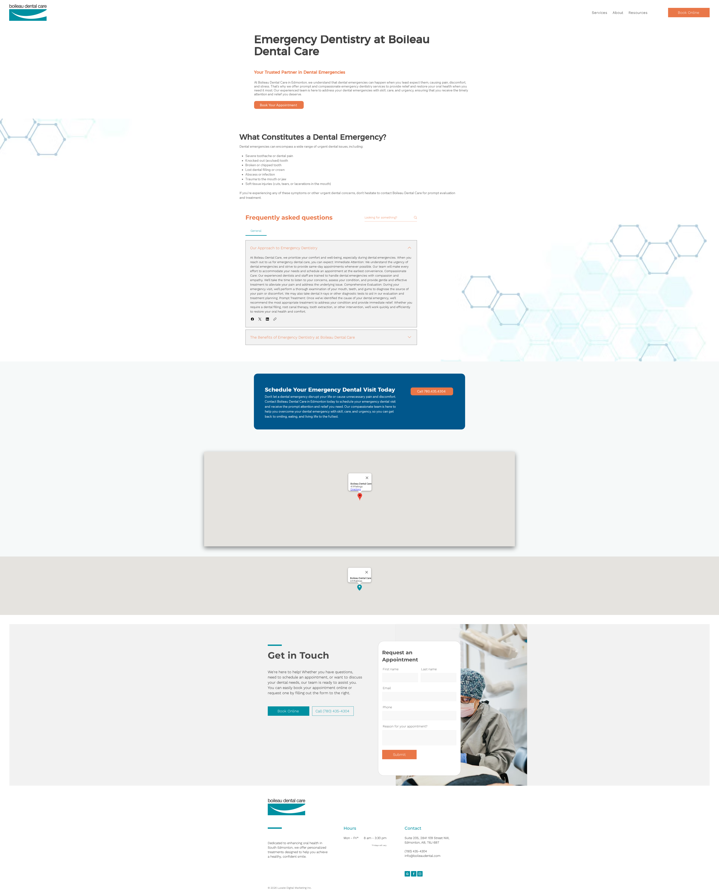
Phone (387, 707)
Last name (429, 669)
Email (387, 688)
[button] (599, 13)
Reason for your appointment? (405, 726)
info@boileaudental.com (422, 856)
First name (390, 669)
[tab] (256, 231)
